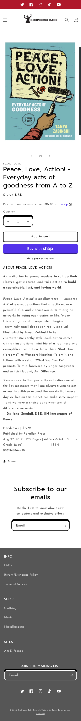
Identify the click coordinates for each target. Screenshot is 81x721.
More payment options (40, 258)
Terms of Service (15, 584)
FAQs (8, 565)
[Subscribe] (64, 526)
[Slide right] (49, 156)
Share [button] (12, 461)
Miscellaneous (14, 626)
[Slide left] (31, 156)
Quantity (9, 211)
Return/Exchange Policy (21, 574)
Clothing (10, 608)
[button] (5, 19)
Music (8, 617)
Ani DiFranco (13, 650)
